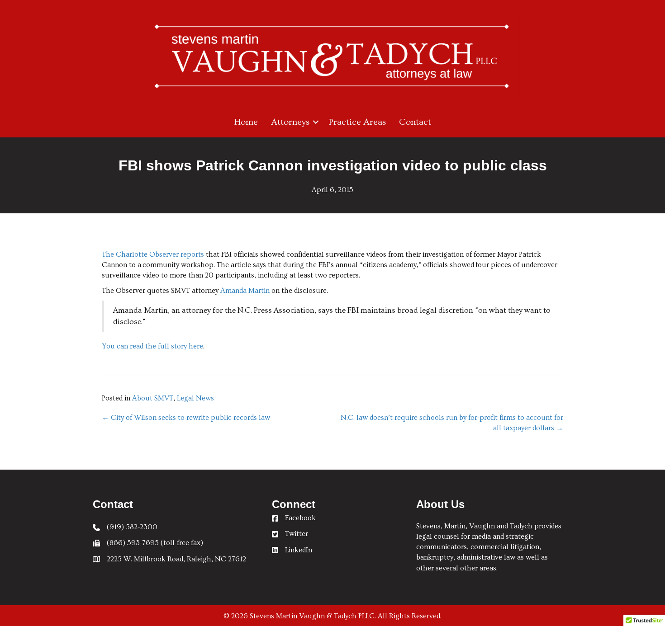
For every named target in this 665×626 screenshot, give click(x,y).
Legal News (195, 398)
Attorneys (290, 122)
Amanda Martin (245, 291)
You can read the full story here (152, 346)
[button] (315, 122)
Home (246, 122)
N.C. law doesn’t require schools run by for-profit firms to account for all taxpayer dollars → (452, 423)
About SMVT (152, 398)
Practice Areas (357, 122)
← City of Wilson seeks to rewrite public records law (186, 418)
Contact (415, 122)
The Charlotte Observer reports (153, 254)
